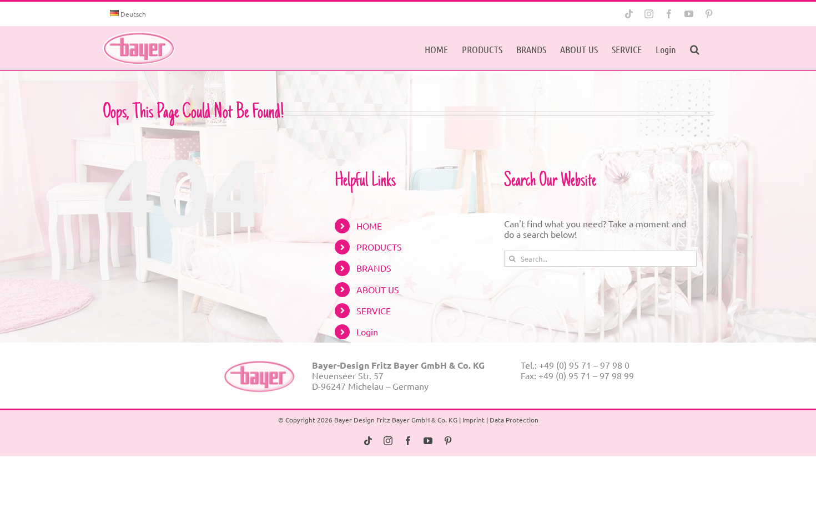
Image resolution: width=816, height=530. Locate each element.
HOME (369, 225)
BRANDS (373, 267)
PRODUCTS (379, 246)
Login (367, 331)
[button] (694, 48)
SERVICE (373, 310)
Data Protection (514, 419)
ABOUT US (377, 289)
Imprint (473, 419)
